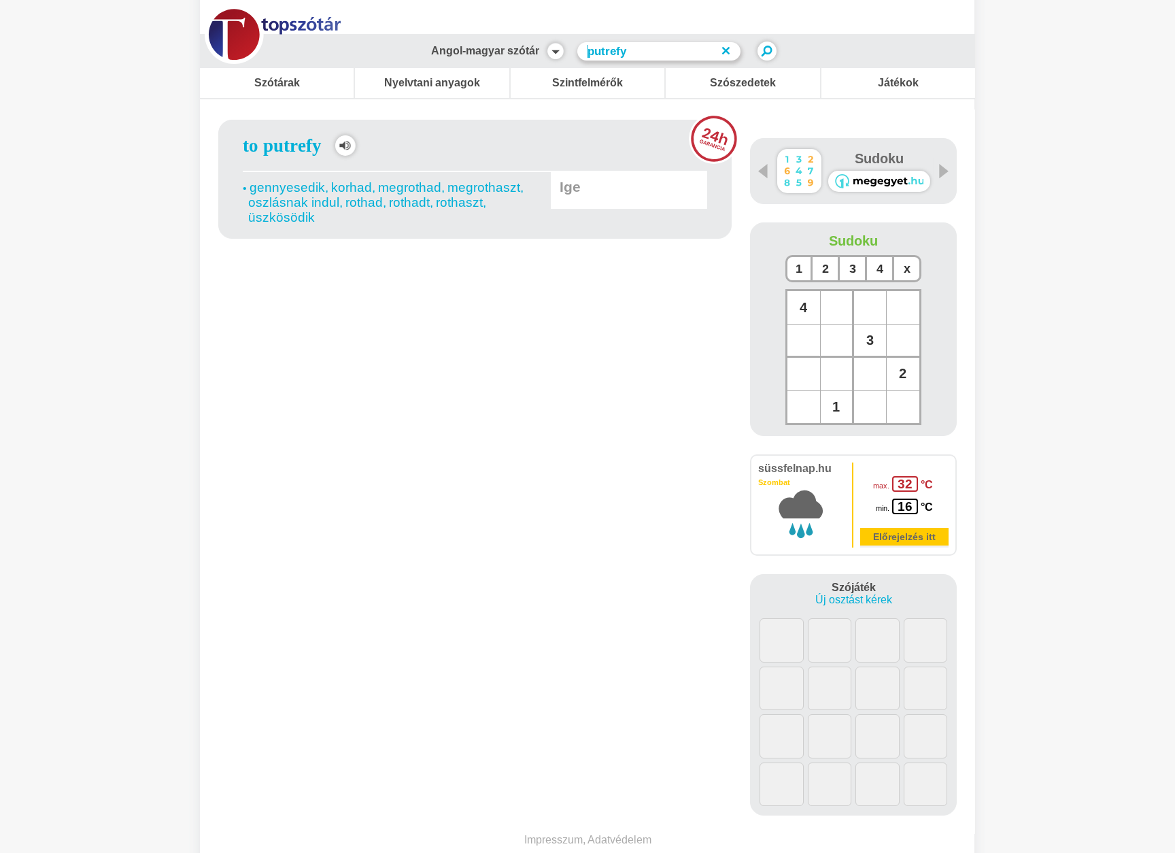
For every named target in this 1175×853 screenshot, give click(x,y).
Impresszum (553, 840)
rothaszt (459, 202)
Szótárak (277, 82)
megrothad (409, 187)
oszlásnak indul (293, 202)
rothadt (409, 202)
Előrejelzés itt (904, 536)
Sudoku (879, 158)
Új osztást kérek (853, 599)
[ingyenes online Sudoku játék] (799, 171)
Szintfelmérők (587, 82)
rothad (364, 202)
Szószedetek (743, 82)
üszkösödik (281, 217)
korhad (351, 187)
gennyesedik (287, 187)
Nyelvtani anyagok (432, 82)
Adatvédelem (619, 840)
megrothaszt (483, 187)
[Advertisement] (475, 278)
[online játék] (879, 181)
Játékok (898, 82)
